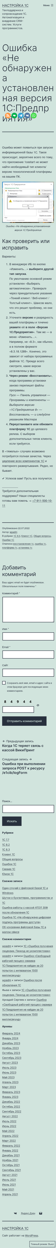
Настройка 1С (15, 5)
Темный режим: (39, 1244)
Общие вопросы (42, 535)
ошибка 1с (40, 543)
